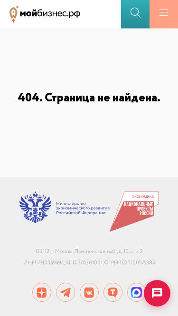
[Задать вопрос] (157, 293)
